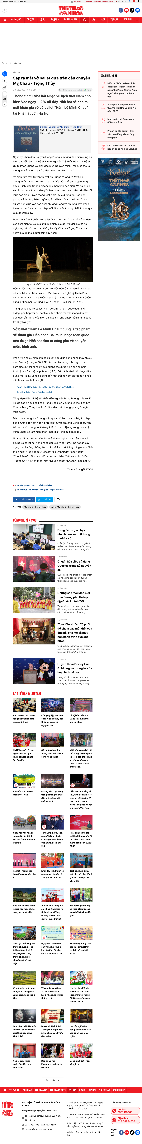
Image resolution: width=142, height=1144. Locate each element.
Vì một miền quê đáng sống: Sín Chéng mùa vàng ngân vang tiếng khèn (24, 993)
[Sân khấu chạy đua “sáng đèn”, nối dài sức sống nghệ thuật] (52, 740)
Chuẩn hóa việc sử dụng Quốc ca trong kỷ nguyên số (74, 566)
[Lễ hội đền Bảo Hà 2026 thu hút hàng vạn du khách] (81, 705)
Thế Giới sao (114, 20)
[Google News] (75, 90)
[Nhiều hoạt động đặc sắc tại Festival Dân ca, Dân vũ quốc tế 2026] (81, 933)
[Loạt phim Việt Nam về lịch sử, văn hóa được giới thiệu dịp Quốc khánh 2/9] (24, 1016)
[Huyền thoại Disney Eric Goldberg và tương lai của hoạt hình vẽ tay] (34, 671)
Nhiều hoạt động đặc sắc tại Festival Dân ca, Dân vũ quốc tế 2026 (80, 948)
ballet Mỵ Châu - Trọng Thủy (65, 507)
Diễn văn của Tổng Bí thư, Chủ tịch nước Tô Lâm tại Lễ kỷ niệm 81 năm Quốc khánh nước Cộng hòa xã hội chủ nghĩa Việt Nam (81, 799)
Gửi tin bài (122, 1)
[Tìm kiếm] (4, 10)
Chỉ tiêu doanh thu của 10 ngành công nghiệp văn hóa (122, 147)
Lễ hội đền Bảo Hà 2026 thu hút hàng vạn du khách (79, 718)
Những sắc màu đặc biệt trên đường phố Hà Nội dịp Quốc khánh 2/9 (73, 597)
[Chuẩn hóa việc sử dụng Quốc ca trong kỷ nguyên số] (34, 569)
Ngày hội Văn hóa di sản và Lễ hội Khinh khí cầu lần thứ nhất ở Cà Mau (24, 837)
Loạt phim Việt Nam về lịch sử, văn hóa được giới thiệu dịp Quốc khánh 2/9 (24, 1031)
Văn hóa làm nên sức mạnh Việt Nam (23, 793)
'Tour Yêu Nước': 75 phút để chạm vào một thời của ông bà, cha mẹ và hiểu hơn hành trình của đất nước (74, 633)
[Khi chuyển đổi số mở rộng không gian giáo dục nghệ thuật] (24, 705)
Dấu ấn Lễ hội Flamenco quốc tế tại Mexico (51, 1064)
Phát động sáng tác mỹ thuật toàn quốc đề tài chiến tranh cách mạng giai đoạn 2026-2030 (81, 839)
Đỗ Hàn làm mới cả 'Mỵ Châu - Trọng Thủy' (61, 127)
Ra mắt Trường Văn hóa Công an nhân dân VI (24, 874)
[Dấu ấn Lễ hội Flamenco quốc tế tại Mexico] (52, 1051)
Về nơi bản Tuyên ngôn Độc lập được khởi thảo (22, 1064)
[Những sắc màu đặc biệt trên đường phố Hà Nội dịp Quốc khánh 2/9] (34, 600)
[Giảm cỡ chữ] (5, 104)
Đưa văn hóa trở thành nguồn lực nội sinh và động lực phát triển (24, 909)
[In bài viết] (4, 87)
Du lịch (94, 20)
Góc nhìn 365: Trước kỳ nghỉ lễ (80, 1063)
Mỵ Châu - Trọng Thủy (35, 507)
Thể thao (42, 20)
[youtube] (126, 10)
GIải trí (103, 20)
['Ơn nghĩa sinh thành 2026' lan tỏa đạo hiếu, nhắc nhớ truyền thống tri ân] (52, 978)
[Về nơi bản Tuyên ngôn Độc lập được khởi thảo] (24, 1051)
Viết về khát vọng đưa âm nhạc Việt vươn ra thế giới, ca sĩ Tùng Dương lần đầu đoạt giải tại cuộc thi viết (52, 912)
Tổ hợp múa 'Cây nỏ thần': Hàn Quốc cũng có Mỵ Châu (40, 490)
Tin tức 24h (30, 20)
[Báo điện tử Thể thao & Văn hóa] (71, 10)
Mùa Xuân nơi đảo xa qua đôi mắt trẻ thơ (121, 121)
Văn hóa (84, 20)
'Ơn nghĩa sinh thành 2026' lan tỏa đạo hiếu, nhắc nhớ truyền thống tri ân (52, 993)
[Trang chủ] (5, 20)
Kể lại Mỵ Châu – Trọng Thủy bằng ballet (34, 392)
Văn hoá (17, 63)
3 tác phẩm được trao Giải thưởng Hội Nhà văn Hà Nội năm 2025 (121, 108)
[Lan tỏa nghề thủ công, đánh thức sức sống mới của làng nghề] (81, 1016)
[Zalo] (137, 10)
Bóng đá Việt (55, 20)
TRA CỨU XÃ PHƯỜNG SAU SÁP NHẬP (99, 1)
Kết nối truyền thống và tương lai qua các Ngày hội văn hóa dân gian (80, 910)
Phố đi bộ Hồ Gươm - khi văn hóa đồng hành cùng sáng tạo (120, 134)
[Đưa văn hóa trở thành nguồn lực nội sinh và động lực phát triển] (24, 895)
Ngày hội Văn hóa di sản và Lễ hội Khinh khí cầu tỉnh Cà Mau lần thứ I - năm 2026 (51, 948)
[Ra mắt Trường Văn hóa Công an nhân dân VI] (24, 860)
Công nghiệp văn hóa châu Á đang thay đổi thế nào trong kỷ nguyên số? (52, 720)
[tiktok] (132, 10)
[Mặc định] (4, 99)
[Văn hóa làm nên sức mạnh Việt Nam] (24, 781)
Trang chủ (6, 63)
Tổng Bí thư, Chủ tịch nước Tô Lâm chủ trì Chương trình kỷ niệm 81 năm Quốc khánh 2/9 (52, 839)
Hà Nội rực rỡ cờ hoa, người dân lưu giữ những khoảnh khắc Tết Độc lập (23, 755)
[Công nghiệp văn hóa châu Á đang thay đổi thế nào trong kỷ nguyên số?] (52, 705)
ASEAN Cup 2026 (16, 20)
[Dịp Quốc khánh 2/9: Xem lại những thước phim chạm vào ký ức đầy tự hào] (52, 1016)
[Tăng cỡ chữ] (5, 94)
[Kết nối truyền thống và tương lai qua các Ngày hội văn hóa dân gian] (81, 895)
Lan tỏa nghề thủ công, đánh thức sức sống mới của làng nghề (80, 1031)
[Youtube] (134, 1)
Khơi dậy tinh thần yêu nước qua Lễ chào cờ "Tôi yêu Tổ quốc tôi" (52, 874)
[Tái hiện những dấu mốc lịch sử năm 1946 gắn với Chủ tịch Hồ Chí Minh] (81, 860)
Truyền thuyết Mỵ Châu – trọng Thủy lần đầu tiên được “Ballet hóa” (45, 387)
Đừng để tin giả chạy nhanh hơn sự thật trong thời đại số (73, 534)
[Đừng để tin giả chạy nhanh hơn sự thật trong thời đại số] (34, 537)
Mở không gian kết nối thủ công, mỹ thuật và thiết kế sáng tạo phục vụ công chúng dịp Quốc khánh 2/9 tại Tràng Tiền (81, 758)
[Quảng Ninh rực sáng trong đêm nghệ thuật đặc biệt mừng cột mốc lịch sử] (52, 781)
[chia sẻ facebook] (4, 80)
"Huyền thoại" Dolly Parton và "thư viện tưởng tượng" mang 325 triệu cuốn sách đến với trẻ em (80, 995)
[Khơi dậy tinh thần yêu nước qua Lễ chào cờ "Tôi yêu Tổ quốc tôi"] (52, 860)
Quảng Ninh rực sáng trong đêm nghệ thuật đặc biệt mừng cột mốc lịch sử (52, 796)
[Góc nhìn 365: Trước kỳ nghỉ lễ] (81, 1051)
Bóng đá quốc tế (70, 20)
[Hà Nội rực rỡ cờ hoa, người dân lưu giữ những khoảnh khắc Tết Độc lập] (24, 740)
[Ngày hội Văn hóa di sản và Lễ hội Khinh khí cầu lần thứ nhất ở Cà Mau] (24, 822)
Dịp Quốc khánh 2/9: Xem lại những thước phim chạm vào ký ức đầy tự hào (52, 1031)
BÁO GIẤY (77, 1)
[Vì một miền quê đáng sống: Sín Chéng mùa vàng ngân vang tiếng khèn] (24, 978)
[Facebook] (129, 1)
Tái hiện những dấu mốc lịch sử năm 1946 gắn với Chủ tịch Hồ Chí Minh (81, 876)
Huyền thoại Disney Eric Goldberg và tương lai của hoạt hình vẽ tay (74, 668)
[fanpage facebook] (121, 10)
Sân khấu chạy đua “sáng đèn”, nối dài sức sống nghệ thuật (52, 753)
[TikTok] (139, 1)
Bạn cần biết (128, 20)
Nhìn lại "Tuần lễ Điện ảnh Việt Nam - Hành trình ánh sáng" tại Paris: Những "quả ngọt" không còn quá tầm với (122, 90)
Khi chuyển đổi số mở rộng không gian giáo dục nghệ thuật (24, 718)
